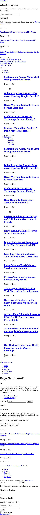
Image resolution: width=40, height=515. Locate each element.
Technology (8, 137)
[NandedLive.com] (6, 63)
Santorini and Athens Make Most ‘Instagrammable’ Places (21, 78)
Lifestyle (11, 142)
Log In (3, 510)
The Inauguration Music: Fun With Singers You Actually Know (21, 290)
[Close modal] (1, 494)
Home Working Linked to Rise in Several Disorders (21, 106)
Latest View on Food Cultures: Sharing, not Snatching (20, 266)
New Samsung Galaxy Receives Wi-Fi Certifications (20, 232)
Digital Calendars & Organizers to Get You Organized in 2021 (21, 243)
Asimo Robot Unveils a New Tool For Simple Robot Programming (21, 330)
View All (11, 144)
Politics (6, 72)
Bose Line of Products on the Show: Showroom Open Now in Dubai (20, 303)
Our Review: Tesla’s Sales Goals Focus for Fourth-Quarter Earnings (21, 348)
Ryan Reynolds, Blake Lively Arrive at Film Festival (18, 32)
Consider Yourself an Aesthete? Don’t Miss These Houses (20, 129)
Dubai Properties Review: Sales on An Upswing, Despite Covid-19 (21, 95)
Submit (22, 482)
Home (6, 71)
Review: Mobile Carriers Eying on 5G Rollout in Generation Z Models (20, 219)
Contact (6, 357)
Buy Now (7, 373)
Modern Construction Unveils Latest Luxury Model (19, 278)
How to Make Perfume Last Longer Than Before (17, 454)
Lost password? (5, 514)
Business (11, 141)
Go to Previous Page (10, 396)
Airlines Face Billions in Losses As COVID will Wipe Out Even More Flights (22, 317)
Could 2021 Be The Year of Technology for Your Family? (19, 118)
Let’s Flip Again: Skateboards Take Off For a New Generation (21, 255)
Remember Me (7, 512)
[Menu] (1, 67)
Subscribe (3, 65)
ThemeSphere (28, 480)
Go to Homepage (9, 398)
